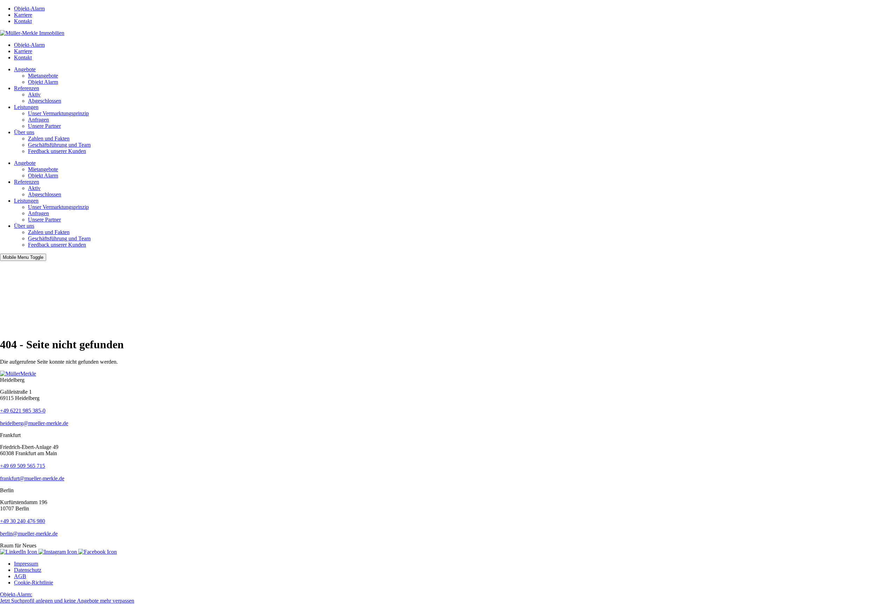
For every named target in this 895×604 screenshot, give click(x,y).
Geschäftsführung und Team (59, 145)
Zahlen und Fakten (49, 138)
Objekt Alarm (43, 82)
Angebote (25, 69)
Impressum (26, 564)
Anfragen (38, 120)
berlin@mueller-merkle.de (29, 534)
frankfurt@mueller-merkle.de (32, 478)
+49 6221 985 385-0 (22, 411)
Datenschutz (27, 570)
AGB (20, 576)
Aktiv (34, 94)
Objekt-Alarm (29, 9)
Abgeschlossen (44, 101)
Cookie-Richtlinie (33, 582)
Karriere (23, 15)
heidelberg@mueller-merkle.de (34, 423)
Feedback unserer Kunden (57, 151)
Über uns (24, 132)
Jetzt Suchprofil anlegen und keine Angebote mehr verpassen (67, 597)
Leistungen (26, 107)
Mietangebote (43, 76)
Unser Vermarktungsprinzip (58, 113)
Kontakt (23, 21)
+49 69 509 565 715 (22, 466)
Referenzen (26, 88)
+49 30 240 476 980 (22, 521)
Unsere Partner (44, 126)
